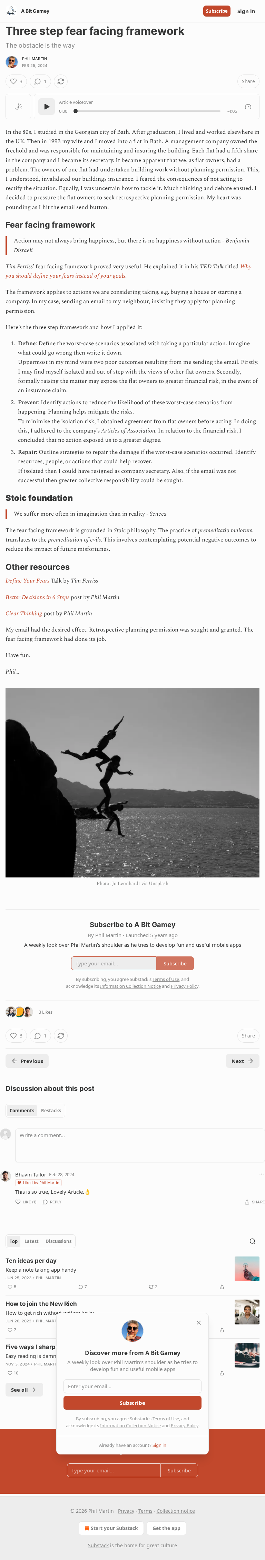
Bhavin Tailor (30, 1174)
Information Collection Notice (130, 1425)
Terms (145, 1511)
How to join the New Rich (41, 1303)
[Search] (252, 1241)
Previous (32, 1060)
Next (238, 1060)
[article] (132, 1273)
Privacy (126, 1511)
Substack (98, 1545)
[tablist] (35, 1110)
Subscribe (217, 11)
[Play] (46, 106)
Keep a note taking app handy (41, 1269)
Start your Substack (114, 1528)
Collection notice (176, 1511)
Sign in (246, 11)
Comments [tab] (22, 1110)
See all (19, 1389)
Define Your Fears (27, 580)
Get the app (166, 1528)
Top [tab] (14, 1241)
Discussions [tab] (58, 1241)
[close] (198, 1322)
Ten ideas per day (31, 1260)
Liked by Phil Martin (41, 1182)
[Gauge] (248, 106)
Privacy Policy (184, 1425)
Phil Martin (34, 58)
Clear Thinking (24, 613)
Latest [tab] (31, 1241)
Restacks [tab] (51, 1110)
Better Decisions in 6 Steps (37, 597)
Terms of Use (166, 1418)
